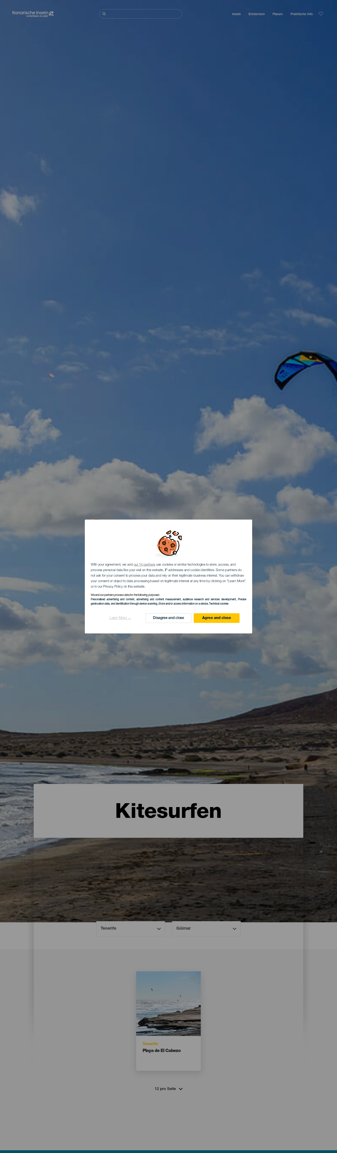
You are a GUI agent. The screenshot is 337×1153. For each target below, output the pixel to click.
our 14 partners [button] (144, 565)
